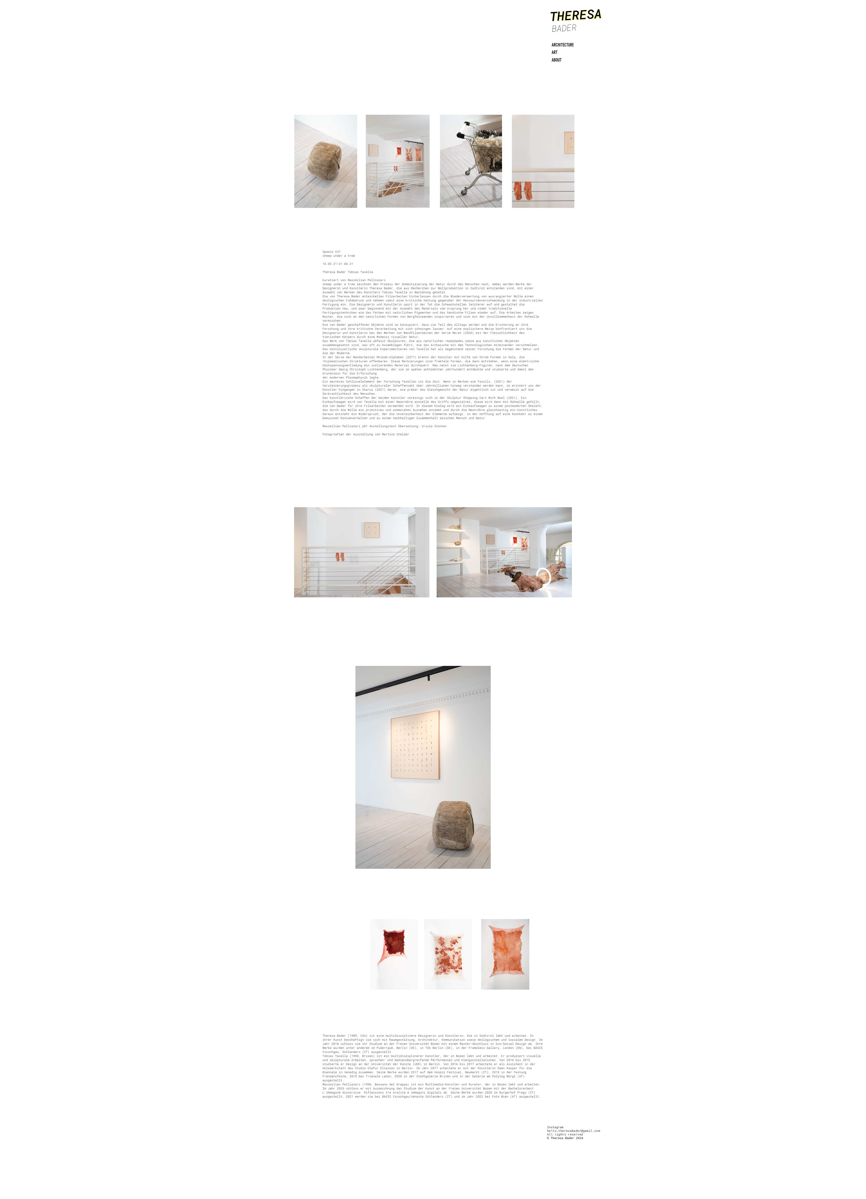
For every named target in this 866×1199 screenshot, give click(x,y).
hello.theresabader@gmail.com (573, 1131)
